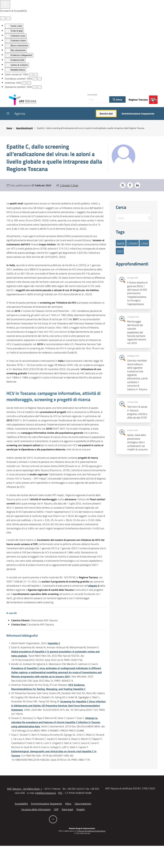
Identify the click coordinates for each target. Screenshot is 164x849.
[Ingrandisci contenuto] (36, 74)
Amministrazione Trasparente (46, 804)
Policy (68, 804)
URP (56, 809)
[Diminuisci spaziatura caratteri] (35, 87)
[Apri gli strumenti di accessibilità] (5, 4)
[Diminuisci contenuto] (31, 74)
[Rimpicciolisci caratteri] (35, 78)
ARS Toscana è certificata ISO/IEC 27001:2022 (130, 788)
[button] (8, 113)
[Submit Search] (149, 217)
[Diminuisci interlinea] (24, 83)
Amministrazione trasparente (138, 113)
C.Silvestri (65, 185)
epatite (120, 243)
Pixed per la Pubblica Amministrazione (92, 831)
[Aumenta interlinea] (29, 83)
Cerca (118, 99)
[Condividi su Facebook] (130, 185)
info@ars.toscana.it (45, 793)
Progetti (80, 809)
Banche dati (106, 113)
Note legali (67, 809)
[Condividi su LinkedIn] (137, 185)
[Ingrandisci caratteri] (39, 78)
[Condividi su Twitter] (123, 185)
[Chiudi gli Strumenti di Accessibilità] (8, 18)
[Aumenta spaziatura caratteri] (39, 87)
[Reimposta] (2, 18)
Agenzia (19, 113)
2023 (120, 251)
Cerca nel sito (92, 94)
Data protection (83, 804)
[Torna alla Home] (22, 99)
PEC (60, 793)
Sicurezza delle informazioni (36, 809)
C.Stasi (74, 185)
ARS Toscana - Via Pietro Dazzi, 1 (24, 789)
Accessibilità (21, 804)
